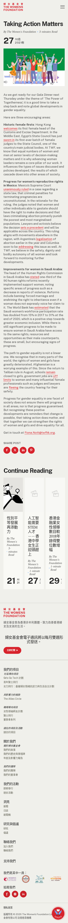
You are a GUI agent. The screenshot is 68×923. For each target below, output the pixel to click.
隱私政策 (8, 907)
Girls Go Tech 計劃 (13, 677)
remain (50, 372)
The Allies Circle (12, 698)
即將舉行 (8, 788)
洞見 (6, 802)
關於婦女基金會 (11, 745)
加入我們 (8, 846)
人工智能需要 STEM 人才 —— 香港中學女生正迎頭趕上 (33, 536)
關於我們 (9, 741)
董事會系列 (9, 719)
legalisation (44, 239)
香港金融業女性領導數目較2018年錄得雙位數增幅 (54, 534)
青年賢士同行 (10, 682)
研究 (5, 828)
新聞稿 (7, 814)
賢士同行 (8, 715)
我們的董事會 (10, 774)
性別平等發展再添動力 (12, 525)
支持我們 (9, 861)
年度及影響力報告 (13, 758)
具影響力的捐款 (11, 695)
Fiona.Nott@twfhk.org (40, 432)
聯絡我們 (9, 842)
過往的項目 (9, 732)
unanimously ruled (16, 189)
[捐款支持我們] (58, 913)
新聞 (5, 806)
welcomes (10, 128)
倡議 (5, 832)
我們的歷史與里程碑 (14, 753)
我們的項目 (11, 670)
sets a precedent (32, 227)
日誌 (5, 810)
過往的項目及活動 (13, 728)
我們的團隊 (9, 766)
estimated (41, 307)
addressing (25, 246)
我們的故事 (9, 749)
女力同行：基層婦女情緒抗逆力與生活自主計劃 (28, 686)
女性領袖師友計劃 (13, 711)
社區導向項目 (10, 674)
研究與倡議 (11, 824)
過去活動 (8, 792)
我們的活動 (11, 784)
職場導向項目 (10, 707)
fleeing (13, 387)
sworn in (8, 140)
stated (34, 277)
